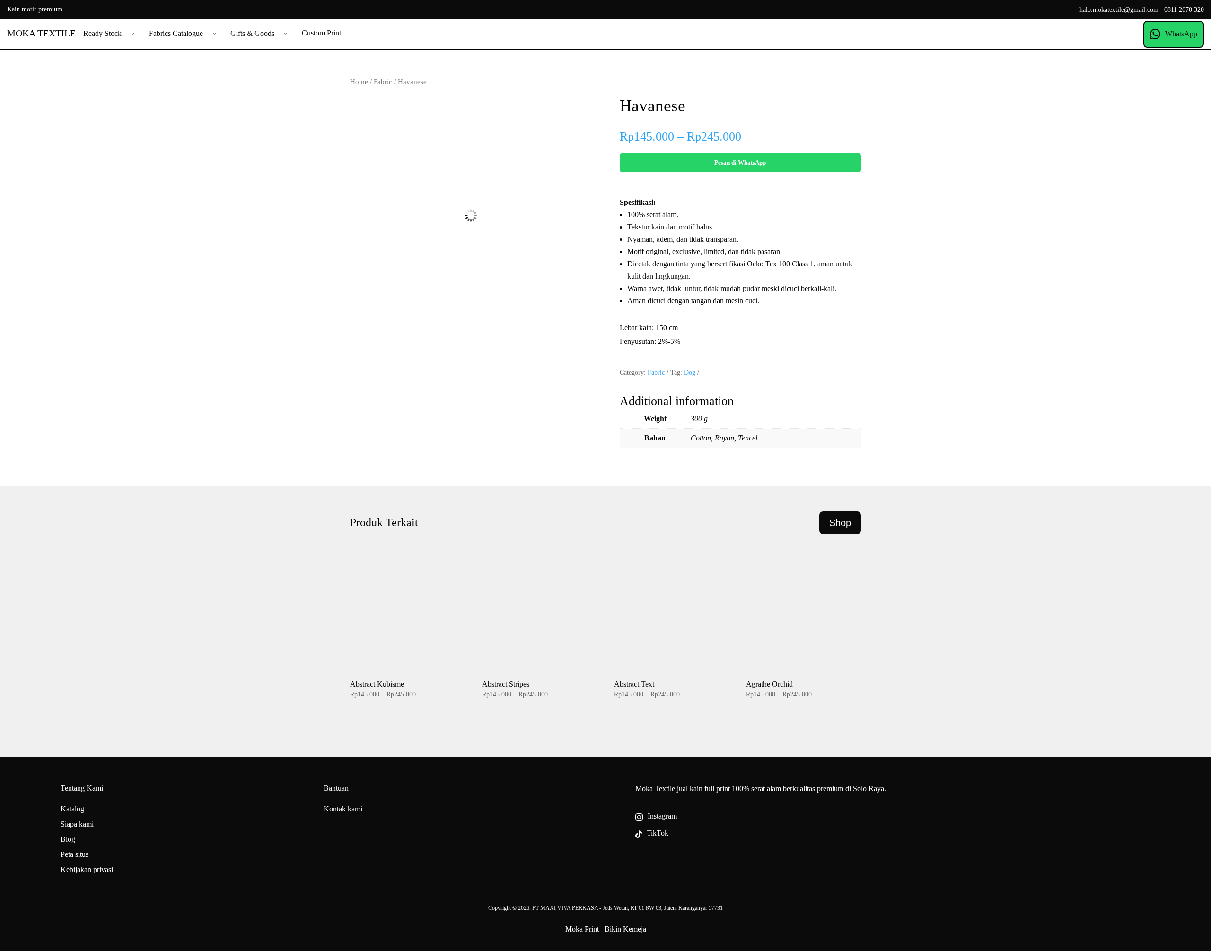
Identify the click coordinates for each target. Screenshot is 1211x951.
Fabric (383, 82)
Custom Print (321, 33)
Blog (68, 839)
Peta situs (74, 854)
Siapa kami (77, 824)
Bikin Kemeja (625, 929)
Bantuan (336, 788)
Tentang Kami (82, 788)
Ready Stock (102, 33)
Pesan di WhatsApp (740, 162)
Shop (840, 523)
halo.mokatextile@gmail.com (1118, 9)
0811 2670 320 (1184, 9)
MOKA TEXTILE (41, 33)
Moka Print (582, 929)
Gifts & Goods (252, 33)
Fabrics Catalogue (176, 33)
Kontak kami (343, 809)
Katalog (72, 809)
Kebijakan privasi (87, 869)
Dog (689, 372)
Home (359, 82)
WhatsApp (1181, 34)
